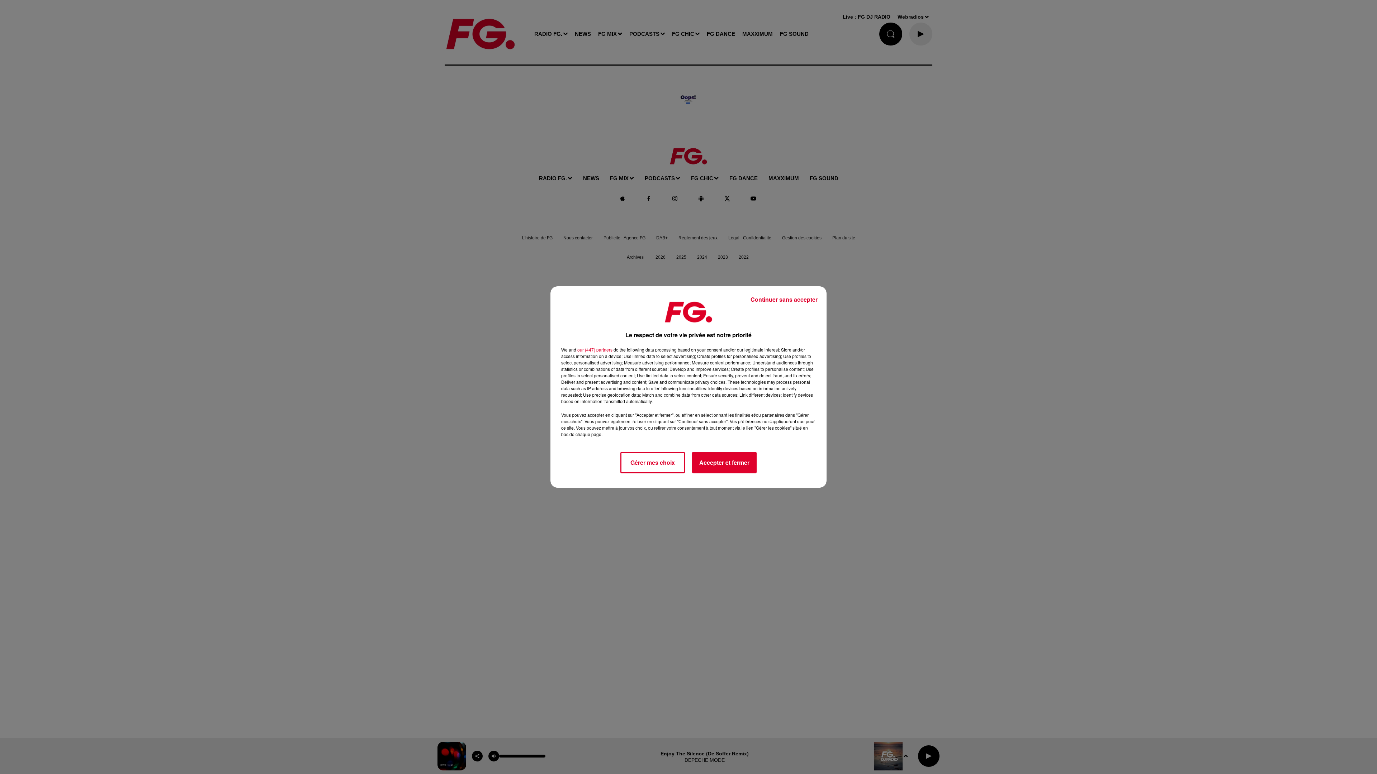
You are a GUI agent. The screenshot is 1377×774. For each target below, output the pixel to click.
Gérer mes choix (652, 462)
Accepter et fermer (724, 462)
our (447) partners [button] (594, 350)
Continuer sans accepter (784, 299)
